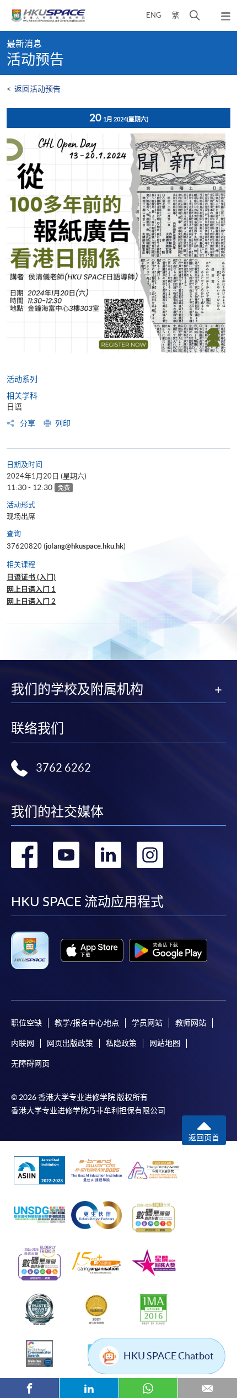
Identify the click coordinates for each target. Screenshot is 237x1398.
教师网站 (190, 1022)
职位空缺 (26, 1022)
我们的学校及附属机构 (77, 689)
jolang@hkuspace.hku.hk (84, 546)
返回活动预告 (37, 88)
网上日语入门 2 (31, 601)
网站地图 (164, 1043)
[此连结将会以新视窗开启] (92, 950)
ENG (153, 15)
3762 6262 (63, 768)
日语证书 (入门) (31, 577)
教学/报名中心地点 (87, 1022)
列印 (63, 423)
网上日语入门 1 (31, 589)
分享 (26, 423)
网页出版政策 (70, 1043)
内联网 (22, 1043)
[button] (195, 15)
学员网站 (147, 1022)
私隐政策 (121, 1043)
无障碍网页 (30, 1063)
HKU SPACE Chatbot (168, 1356)
